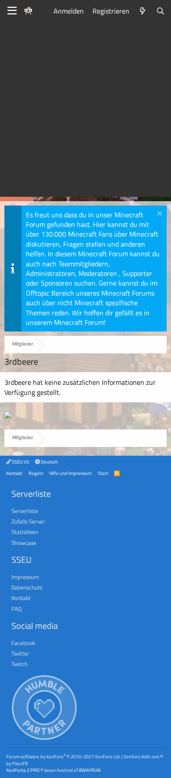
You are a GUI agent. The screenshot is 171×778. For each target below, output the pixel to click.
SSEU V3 (20, 461)
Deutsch (49, 461)
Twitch (19, 663)
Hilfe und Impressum (70, 473)
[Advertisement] (85, 111)
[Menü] (12, 11)
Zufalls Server (28, 521)
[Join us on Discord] (7, 416)
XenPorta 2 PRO (22, 770)
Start (103, 473)
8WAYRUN (89, 770)
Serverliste (24, 510)
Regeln (35, 473)
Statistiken (24, 531)
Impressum (25, 576)
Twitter (20, 653)
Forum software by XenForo (63, 756)
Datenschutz (27, 587)
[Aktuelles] (143, 11)
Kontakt (14, 473)
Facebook (23, 642)
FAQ (16, 608)
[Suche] (160, 11)
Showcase (23, 542)
